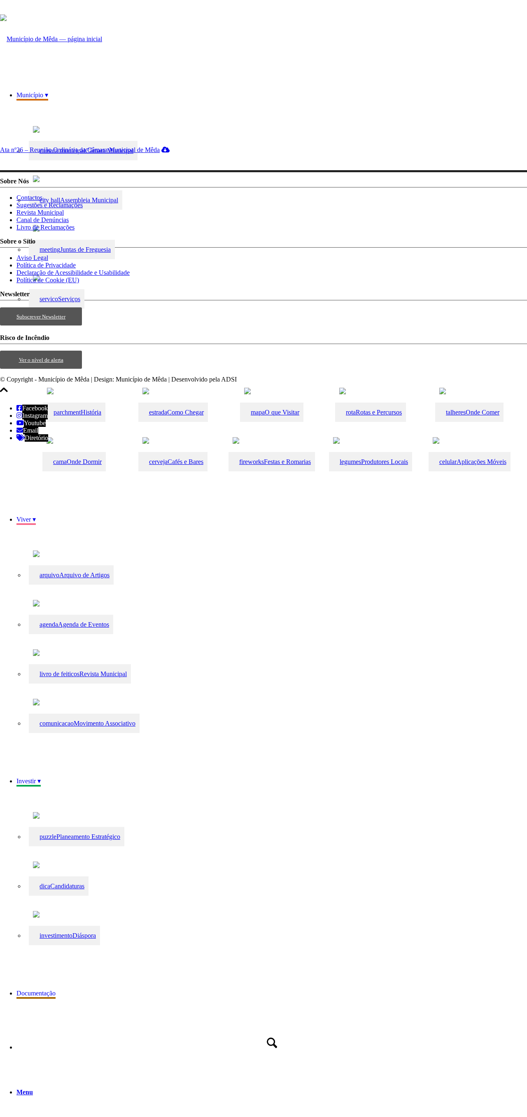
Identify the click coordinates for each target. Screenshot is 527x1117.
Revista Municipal (40, 212)
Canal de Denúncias (42, 219)
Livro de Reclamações (45, 227)
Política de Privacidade (46, 265)
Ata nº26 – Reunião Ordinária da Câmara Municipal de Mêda (80, 149)
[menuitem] (271, 413)
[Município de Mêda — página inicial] (51, 38)
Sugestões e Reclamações (49, 204)
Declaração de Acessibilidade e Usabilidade (73, 272)
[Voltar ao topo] (4, 394)
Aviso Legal (32, 257)
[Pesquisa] (271, 1043)
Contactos (29, 197)
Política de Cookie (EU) (47, 279)
